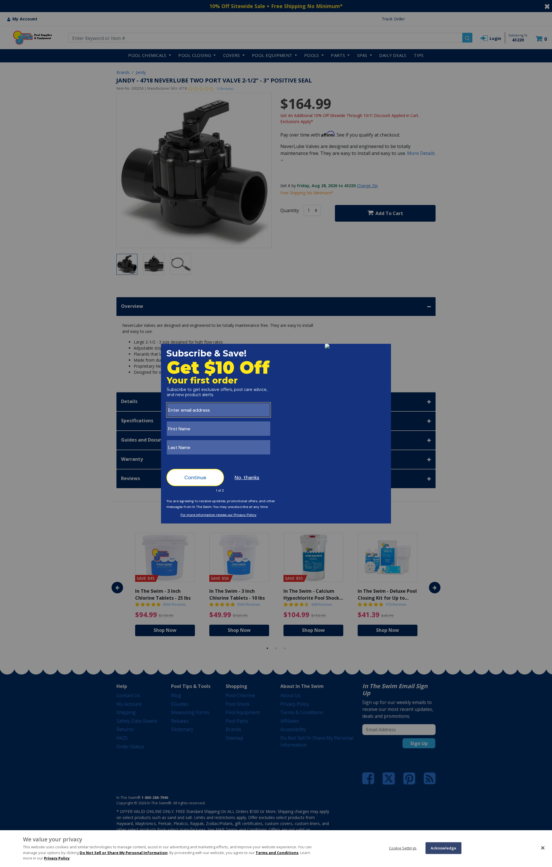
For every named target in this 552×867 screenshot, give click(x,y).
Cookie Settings (403, 847)
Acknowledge (443, 847)
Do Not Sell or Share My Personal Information (124, 852)
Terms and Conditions (277, 852)
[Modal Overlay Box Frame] (276, 433)
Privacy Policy (57, 858)
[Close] (542, 847)
